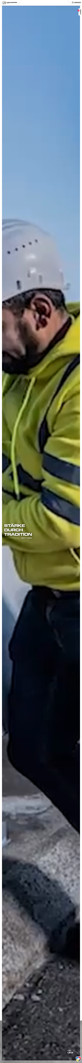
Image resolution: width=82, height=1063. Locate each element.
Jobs (80, 12)
